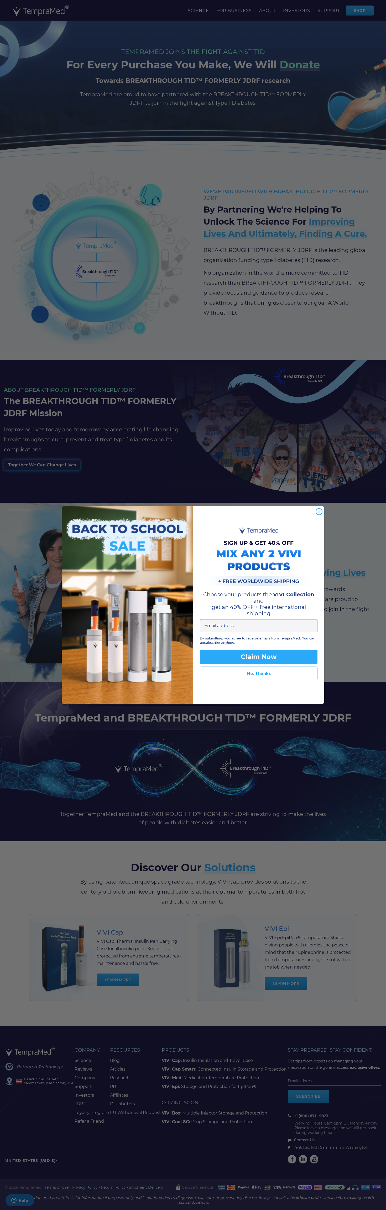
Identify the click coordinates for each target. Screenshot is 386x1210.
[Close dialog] (319, 511)
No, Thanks (259, 673)
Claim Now (259, 657)
